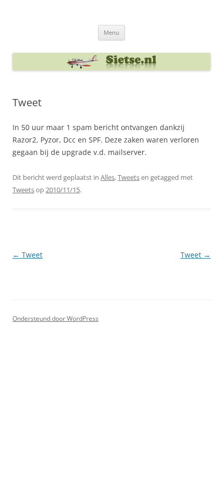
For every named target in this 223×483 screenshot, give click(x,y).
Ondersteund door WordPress (55, 318)
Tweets (129, 177)
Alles (108, 177)
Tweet (27, 255)
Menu (111, 32)
